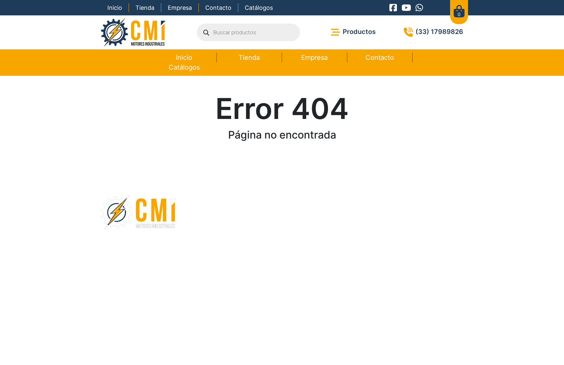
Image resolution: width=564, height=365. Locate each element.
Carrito (233, 219)
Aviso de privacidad (308, 259)
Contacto (218, 7)
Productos (237, 211)
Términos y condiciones (259, 259)
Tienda (144, 7)
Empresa (180, 7)
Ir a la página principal (282, 158)
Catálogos (259, 7)
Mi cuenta (237, 227)
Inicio (114, 7)
